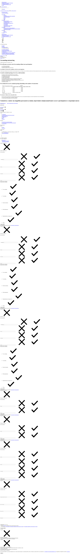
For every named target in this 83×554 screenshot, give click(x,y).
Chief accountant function (5, 50)
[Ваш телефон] (20, 504)
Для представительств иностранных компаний (9, 122)
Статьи (3, 117)
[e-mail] (20, 180)
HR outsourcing (4, 2)
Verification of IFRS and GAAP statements (8, 53)
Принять (2, 553)
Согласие (4, 525)
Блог (2, 118)
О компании (4, 114)
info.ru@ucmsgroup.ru (5, 133)
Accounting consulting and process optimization (8, 52)
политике (68, 551)
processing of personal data (15, 225)
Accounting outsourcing (5, 49)
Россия (3, 127)
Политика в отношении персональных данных (5, 141)
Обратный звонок (4, 12)
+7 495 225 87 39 (5, 132)
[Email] (20, 263)
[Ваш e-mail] (20, 511)
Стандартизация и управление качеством (8, 115)
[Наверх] (2, 111)
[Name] (23, 159)
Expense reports (4, 51)
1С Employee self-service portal (6, 4)
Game (3, 5)
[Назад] (0, 108)
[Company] (20, 173)
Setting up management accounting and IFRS (8, 54)
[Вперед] (2, 108)
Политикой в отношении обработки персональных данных (14, 526)
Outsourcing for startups (5, 3)
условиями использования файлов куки (50, 551)
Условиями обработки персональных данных (30, 526)
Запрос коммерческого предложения (12, 103)
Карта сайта (4, 140)
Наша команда (4, 116)
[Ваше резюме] (12, 524)
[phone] (20, 464)
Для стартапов (4, 123)
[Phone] (20, 249)
